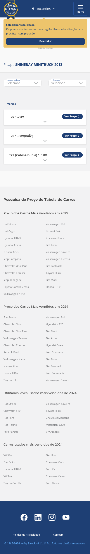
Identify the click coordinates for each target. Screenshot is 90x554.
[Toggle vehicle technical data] (45, 121)
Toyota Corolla (12, 483)
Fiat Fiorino (10, 425)
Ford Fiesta (52, 483)
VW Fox (7, 476)
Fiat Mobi (51, 280)
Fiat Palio (8, 462)
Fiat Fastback (54, 266)
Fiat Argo (8, 231)
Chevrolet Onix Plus (15, 266)
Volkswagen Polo (56, 224)
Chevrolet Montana (57, 418)
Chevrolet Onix (55, 238)
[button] (44, 8)
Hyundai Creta (12, 245)
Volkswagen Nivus (14, 294)
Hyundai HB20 (12, 238)
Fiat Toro (51, 245)
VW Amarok (53, 432)
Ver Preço (70, 116)
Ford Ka (50, 469)
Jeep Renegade (12, 280)
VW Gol (7, 455)
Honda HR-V (53, 287)
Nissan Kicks (11, 252)
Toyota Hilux (53, 273)
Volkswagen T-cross (58, 259)
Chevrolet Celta (55, 476)
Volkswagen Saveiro (58, 252)
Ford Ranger (10, 432)
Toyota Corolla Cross (16, 287)
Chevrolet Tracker (14, 273)
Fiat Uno (51, 455)
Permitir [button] (45, 41)
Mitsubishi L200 (55, 425)
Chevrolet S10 (12, 411)
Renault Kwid (53, 231)
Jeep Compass (12, 259)
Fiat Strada (10, 224)
